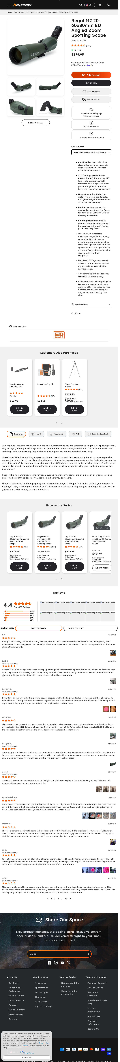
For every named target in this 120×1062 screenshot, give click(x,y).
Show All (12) (35, 122)
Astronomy (40, 983)
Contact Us (93, 1029)
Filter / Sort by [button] (76, 628)
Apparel (13, 1005)
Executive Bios (16, 1014)
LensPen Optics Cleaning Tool (17, 385)
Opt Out (25, 1045)
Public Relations (17, 1009)
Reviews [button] (7, 628)
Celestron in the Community (69, 992)
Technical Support (97, 983)
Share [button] (78, 313)
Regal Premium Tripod (72, 385)
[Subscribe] (88, 954)
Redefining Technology (14, 989)
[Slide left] (56, 422)
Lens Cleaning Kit (45, 384)
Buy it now (91, 83)
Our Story (14, 983)
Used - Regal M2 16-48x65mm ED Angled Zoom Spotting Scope (101, 540)
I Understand (26, 1057)
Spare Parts (94, 1016)
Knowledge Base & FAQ (97, 1002)
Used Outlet (41, 1001)
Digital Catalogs (43, 1006)
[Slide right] (61, 422)
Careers (13, 1019)
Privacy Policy (44, 1043)
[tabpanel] (59, 467)
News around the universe (70, 984)
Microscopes (41, 992)
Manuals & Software (93, 994)
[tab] (16, 434)
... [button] (65, 675)
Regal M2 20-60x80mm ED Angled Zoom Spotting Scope (19, 540)
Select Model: (77, 146)
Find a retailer (93, 91)
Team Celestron (16, 1000)
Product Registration (94, 1010)
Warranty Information (94, 1022)
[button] (9, 5)
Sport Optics (41, 987)
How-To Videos (95, 987)
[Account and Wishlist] (101, 5)
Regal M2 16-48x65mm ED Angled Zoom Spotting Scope (74, 540)
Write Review (38, 628)
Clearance (40, 997)
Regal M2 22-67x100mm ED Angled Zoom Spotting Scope (44, 540)
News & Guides (16, 995)
